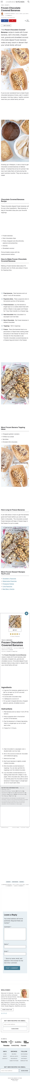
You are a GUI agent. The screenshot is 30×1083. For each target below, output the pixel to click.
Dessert (7, 5)
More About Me (7, 1009)
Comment (7, 927)
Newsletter (24, 1060)
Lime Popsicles (7, 586)
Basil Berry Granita (8, 589)
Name (6, 944)
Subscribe (15, 1028)
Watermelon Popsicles (10, 581)
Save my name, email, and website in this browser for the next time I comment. (13, 961)
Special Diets (14, 1056)
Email (6, 951)
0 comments (9, 15)
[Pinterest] (4, 1013)
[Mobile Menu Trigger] (1, 2)
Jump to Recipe (6, 25)
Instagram (24, 1054)
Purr (17, 1080)
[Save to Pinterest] (12, 20)
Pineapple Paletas (8, 584)
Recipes (14, 1054)
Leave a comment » (19, 885)
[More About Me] (24, 993)
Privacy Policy (14, 1079)
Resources (14, 1058)
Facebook (24, 1056)
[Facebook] (6, 1013)
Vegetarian (15, 881)
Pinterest (24, 1058)
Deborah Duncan (10, 13)
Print (15, 630)
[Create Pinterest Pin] (26, 613)
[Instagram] (2, 1013)
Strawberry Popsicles (9, 578)
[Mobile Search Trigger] (28, 2)
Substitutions (14, 1060)
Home (2, 5)
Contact (5, 1058)
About (5, 1056)
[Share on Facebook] (4, 20)
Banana (22, 881)
